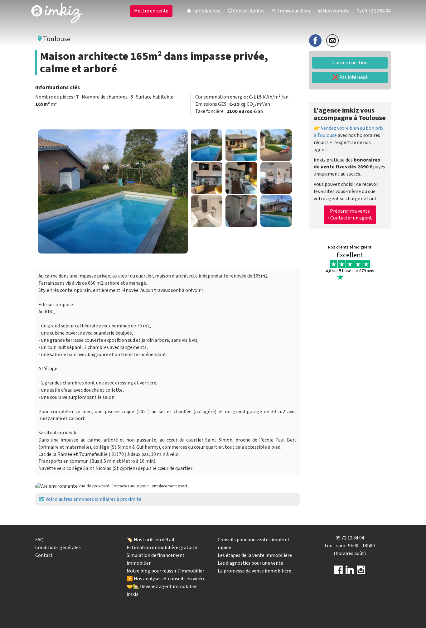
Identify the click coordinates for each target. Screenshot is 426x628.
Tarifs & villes (205, 10)
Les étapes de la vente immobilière (255, 555)
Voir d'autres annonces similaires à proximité (93, 499)
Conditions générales (58, 547)
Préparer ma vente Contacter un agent (350, 214)
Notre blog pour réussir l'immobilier (165, 571)
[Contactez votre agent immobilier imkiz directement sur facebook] (338, 571)
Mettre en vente (151, 10)
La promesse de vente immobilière (254, 571)
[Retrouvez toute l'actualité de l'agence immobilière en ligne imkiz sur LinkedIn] (350, 571)
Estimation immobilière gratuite (162, 547)
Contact (44, 555)
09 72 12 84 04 (376, 10)
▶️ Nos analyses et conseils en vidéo (165, 578)
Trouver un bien (293, 10)
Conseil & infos (248, 10)
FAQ (39, 539)
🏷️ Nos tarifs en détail (150, 539)
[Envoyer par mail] (332, 40)
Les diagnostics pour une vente (250, 563)
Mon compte (336, 10)
